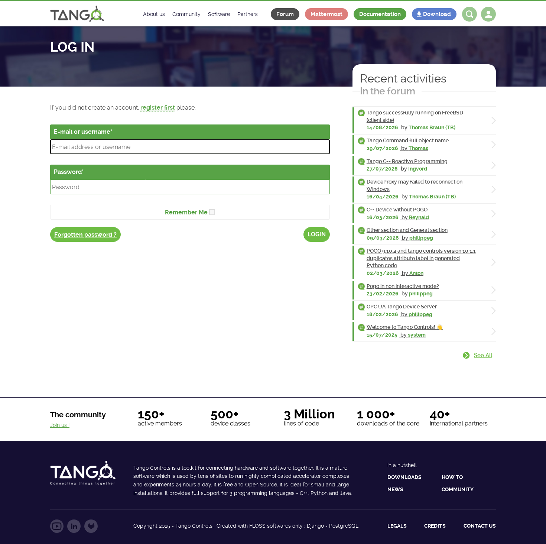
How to (452, 477)
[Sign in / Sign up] (488, 14)
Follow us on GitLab (91, 526)
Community (458, 489)
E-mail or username (82, 131)
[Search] (469, 14)
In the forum (387, 91)
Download (437, 14)
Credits (435, 526)
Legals (397, 526)
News (395, 489)
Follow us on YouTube (57, 526)
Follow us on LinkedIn (74, 526)
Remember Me (186, 212)
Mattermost (326, 14)
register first (157, 107)
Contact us (480, 526)
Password (68, 171)
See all (483, 355)
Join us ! (59, 425)
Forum (285, 14)
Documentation (380, 14)
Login (317, 234)
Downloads (404, 477)
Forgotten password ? (85, 234)
